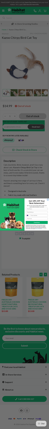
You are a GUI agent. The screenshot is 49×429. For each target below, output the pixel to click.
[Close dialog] (48, 199)
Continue (37, 222)
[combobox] (28, 215)
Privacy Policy (38, 228)
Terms (41, 228)
